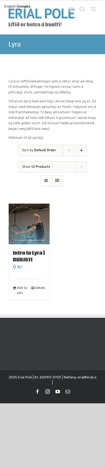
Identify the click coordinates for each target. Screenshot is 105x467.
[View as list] (57, 180)
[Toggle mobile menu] (94, 9)
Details (40, 288)
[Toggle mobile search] (82, 9)
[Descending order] (81, 150)
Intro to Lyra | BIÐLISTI (29, 256)
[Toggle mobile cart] (71, 9)
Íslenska (23, 6)
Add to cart (22, 290)
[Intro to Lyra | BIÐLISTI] (29, 224)
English (10, 6)
